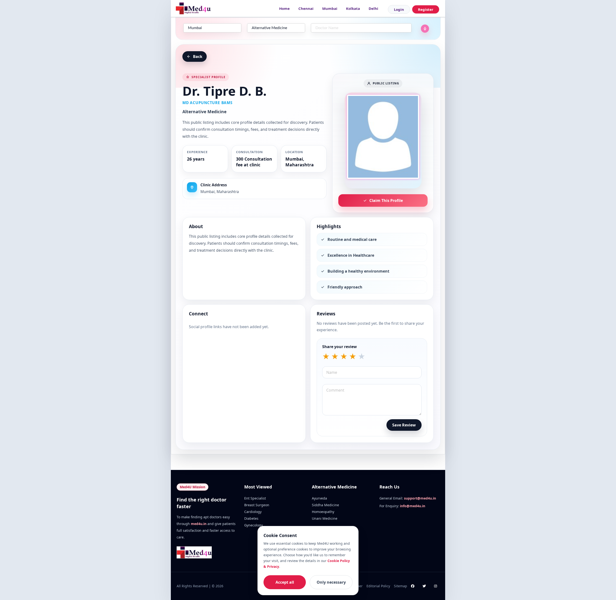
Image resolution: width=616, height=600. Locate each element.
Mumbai (329, 8)
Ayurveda (319, 498)
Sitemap (400, 586)
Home (284, 8)
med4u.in (198, 523)
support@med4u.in (420, 498)
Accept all (285, 582)
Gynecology (253, 525)
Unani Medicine (324, 518)
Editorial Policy (378, 586)
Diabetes (251, 518)
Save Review (404, 425)
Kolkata (353, 8)
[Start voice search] (425, 29)
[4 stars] (352, 356)
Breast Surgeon (256, 505)
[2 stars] (335, 356)
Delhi (373, 8)
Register (425, 9)
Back (197, 56)
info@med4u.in (412, 506)
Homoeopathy (323, 511)
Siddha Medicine (325, 505)
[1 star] (326, 356)
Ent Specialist (255, 498)
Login (399, 9)
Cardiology (253, 511)
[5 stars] (361, 356)
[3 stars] (343, 356)
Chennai (306, 8)
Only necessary (331, 582)
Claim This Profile (386, 200)
